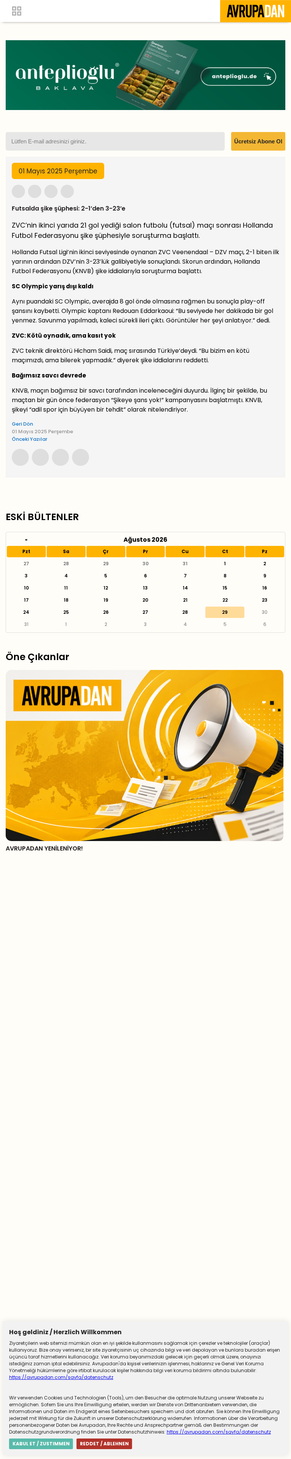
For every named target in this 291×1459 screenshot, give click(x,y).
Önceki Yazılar (29, 439)
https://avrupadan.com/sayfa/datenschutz (61, 1377)
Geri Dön (22, 424)
